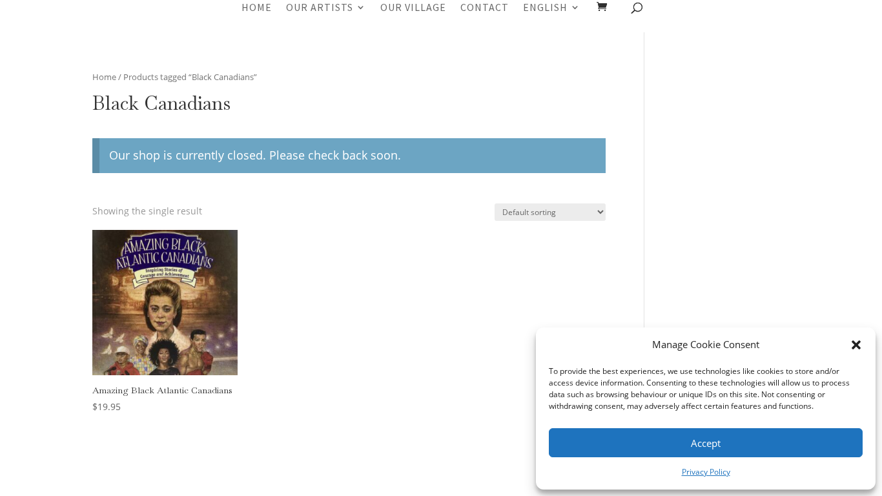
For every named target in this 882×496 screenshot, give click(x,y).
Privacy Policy (706, 471)
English (545, 8)
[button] (856, 344)
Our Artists (319, 8)
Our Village (413, 8)
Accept (706, 443)
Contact (484, 8)
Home (256, 8)
